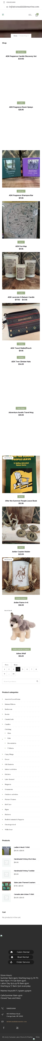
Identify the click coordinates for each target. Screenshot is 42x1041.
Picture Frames (10, 799)
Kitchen (7, 774)
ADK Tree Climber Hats (21, 362)
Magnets (8, 784)
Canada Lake (9, 719)
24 (13, 674)
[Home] (3, 13)
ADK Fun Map (21, 246)
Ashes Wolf (21, 654)
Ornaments (9, 789)
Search (37, 681)
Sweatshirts (12, 743)
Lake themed (9, 779)
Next (15, 665)
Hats (9, 733)
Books (7, 714)
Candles (7, 724)
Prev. (7, 665)
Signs (7, 809)
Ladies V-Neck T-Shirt (22, 847)
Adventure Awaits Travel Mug (21, 412)
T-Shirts (11, 748)
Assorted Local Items (12, 699)
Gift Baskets (9, 764)
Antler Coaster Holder (21, 552)
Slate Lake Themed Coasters (24, 883)
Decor (7, 759)
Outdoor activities (11, 794)
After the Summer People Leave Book (21, 501)
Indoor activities (11, 769)
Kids (9, 738)
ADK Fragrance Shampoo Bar (21, 195)
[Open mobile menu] (31, 15)
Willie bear (9, 830)
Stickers (8, 814)
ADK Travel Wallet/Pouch (21, 348)
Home (15, 36)
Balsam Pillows (10, 704)
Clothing (8, 729)
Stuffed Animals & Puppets (14, 819)
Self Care (8, 804)
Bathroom (8, 709)
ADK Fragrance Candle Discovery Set (21, 56)
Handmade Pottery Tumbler (24, 871)
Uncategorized (10, 824)
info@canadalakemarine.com (24, 6)
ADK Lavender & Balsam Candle (21, 297)
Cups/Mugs (9, 754)
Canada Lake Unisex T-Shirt (24, 894)
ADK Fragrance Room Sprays (21, 107)
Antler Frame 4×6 (21, 603)
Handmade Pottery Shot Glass (25, 859)
